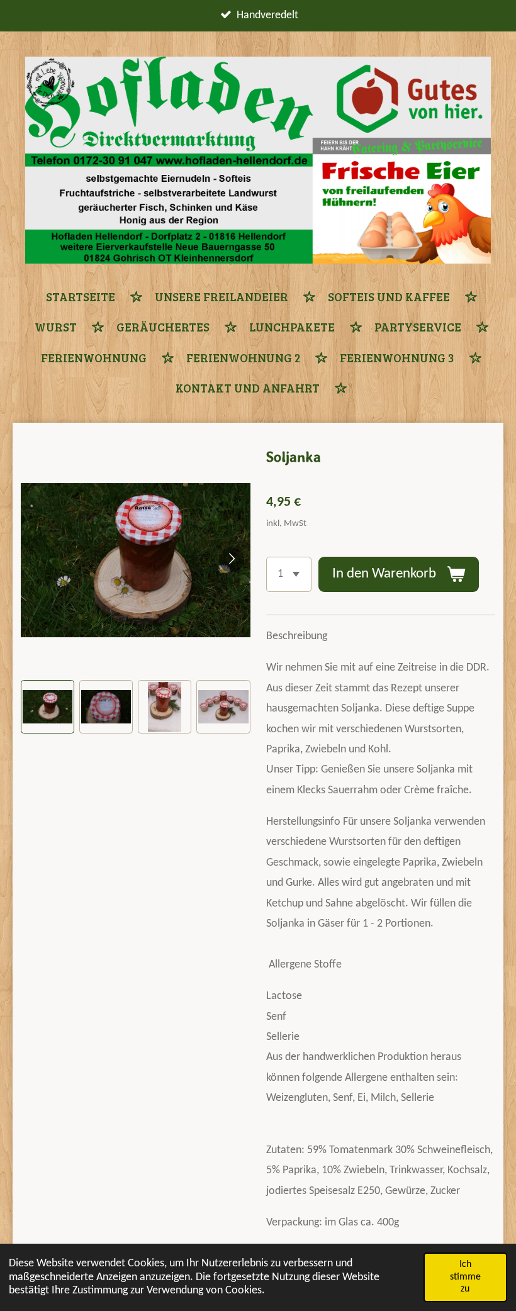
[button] (47, 707)
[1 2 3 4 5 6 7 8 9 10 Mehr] (288, 574)
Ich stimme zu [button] (465, 1276)
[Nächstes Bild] (231, 559)
